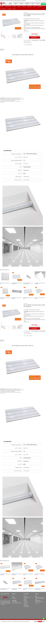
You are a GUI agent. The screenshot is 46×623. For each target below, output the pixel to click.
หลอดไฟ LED (26, 604)
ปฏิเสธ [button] (43, 621)
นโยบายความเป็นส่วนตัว (26, 621)
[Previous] (2, 22)
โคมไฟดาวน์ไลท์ (29, 6)
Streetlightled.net (38, 614)
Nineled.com (18, 610)
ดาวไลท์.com (29, 608)
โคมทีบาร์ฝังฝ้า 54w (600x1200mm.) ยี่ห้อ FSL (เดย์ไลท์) (17, 589)
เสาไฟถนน (19, 6)
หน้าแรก (13, 596)
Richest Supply (14, 604)
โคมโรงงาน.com (17, 607)
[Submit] (45, 0)
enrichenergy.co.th (38, 615)
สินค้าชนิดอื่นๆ (40, 6)
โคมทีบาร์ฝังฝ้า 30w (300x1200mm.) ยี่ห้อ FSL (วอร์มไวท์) (40, 589)
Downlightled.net (15, 606)
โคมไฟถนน (1, 6)
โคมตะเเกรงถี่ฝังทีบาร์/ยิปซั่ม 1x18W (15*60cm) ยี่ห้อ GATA (28, 283)
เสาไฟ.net (36, 613)
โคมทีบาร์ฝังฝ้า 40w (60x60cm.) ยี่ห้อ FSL (5, 283)
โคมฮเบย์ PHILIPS (26, 606)
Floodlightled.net (41, 613)
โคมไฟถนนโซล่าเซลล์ (8, 6)
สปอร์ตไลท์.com (14, 609)
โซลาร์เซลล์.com (30, 609)
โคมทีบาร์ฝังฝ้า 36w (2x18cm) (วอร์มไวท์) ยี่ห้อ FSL (16, 298)
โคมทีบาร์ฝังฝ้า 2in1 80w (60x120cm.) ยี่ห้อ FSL (28, 298)
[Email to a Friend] (27, 44)
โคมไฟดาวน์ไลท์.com (4, 610)
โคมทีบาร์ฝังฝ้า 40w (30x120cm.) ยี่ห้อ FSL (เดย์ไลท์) (5, 574)
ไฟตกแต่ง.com (30, 611)
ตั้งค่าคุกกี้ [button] (36, 621)
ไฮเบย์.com (14, 610)
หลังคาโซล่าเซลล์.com (27, 612)
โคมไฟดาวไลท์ (26, 601)
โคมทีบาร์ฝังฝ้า (25, 12)
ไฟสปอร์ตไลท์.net (7, 611)
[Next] (21, 22)
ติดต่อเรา (14, 8)
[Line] (44, 619)
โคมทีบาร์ (26, 42)
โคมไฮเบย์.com (3, 612)
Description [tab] (2, 340)
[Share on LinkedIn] (31, 44)
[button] (2, 32)
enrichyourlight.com (4, 608)
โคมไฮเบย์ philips (3, 8)
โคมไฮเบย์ (23, 6)
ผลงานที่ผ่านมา (9, 8)
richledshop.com (29, 607)
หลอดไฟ (34, 6)
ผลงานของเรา (14, 598)
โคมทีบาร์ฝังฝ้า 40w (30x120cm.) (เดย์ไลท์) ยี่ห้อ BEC (17, 574)
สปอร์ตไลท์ (14, 6)
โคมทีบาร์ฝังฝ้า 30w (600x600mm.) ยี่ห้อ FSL (40, 298)
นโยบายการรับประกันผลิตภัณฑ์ (16, 602)
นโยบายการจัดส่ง (14, 601)
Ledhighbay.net (19, 604)
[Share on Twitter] (26, 44)
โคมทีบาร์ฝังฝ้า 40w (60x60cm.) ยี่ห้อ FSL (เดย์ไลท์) (5, 298)
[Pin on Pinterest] (29, 44)
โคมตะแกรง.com (17, 611)
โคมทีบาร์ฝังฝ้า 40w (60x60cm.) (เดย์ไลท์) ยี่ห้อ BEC (40, 283)
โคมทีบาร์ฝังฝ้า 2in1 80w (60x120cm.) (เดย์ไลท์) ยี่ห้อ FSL (17, 283)
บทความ (13, 597)
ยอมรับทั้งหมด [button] (40, 621)
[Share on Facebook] (24, 44)
